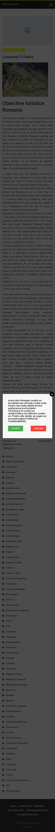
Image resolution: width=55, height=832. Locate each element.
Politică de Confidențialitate (23, 420)
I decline (38, 428)
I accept (15, 428)
